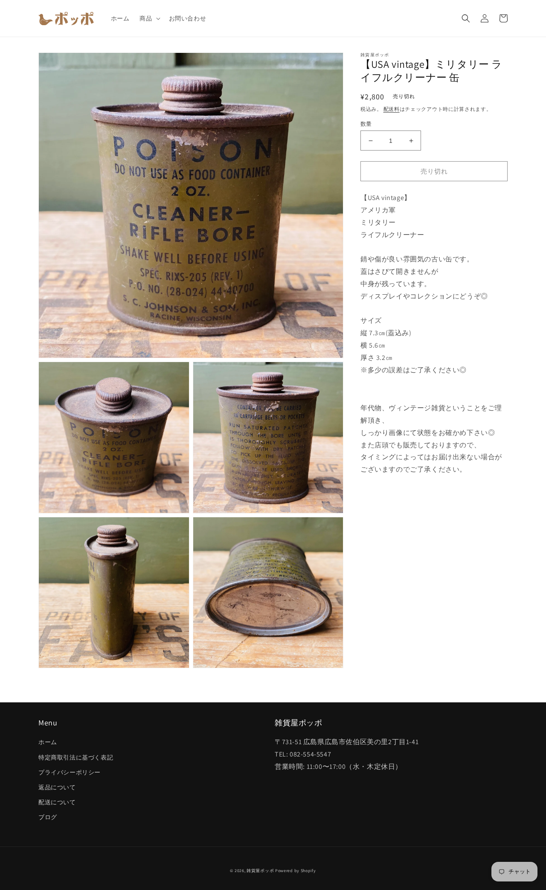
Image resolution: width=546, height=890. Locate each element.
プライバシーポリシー (69, 772)
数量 (366, 124)
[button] (148, 18)
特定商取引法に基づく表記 (75, 757)
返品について (57, 787)
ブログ (47, 817)
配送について (57, 802)
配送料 (391, 108)
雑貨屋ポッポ (260, 870)
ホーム (47, 742)
